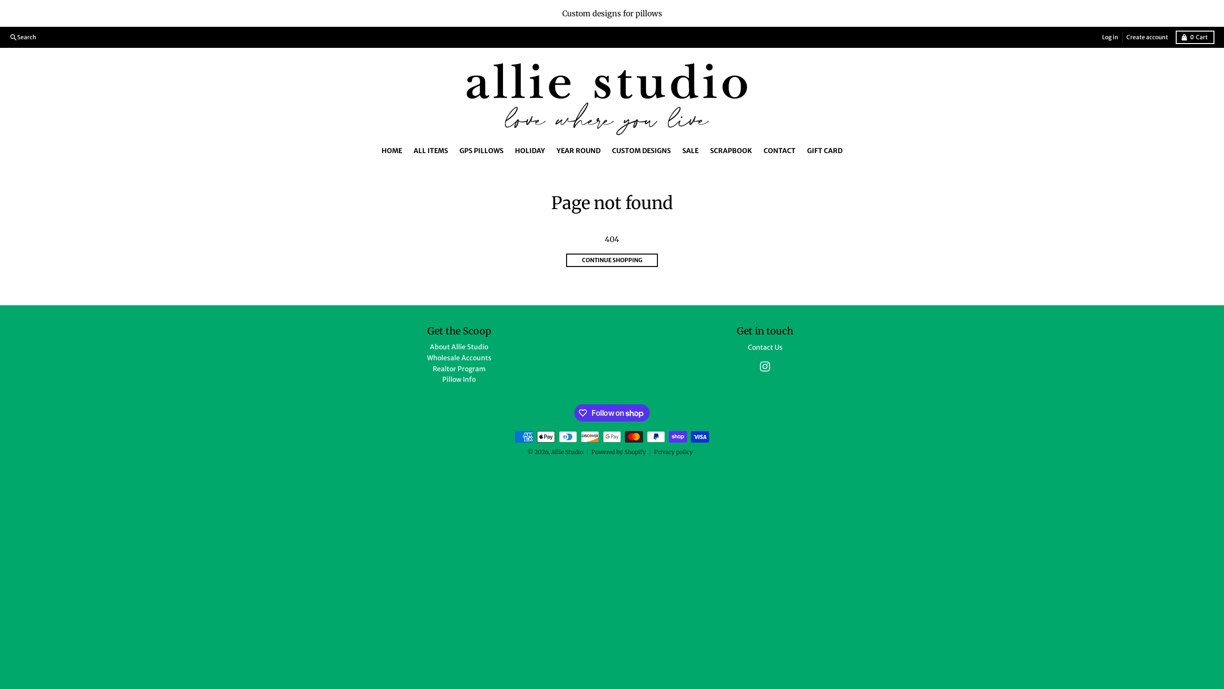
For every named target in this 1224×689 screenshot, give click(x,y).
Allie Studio (567, 452)
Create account (1147, 37)
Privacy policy (673, 452)
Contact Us (765, 347)
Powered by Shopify (618, 452)
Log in (1110, 37)
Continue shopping (612, 260)
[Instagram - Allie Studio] (765, 366)
